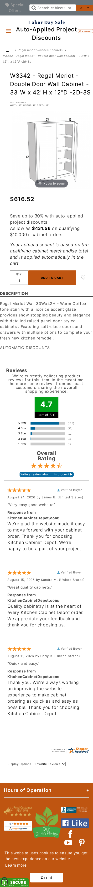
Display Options (19, 764)
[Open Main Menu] (8, 30)
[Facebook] (70, 834)
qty (18, 273)
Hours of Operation (27, 790)
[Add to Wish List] (83, 277)
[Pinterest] (82, 842)
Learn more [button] (15, 865)
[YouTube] (68, 842)
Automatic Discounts (25, 347)
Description (14, 293)
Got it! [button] (46, 878)
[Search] (33, 8)
